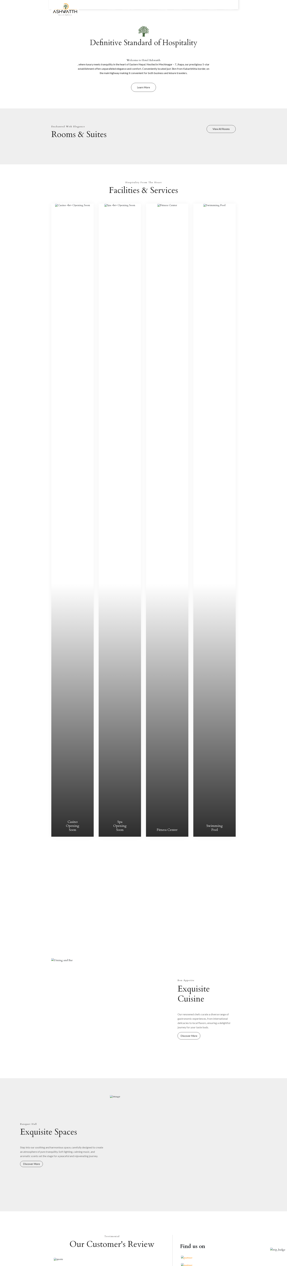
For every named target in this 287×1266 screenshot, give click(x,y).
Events (178, 9)
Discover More (189, 1035)
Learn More (143, 87)
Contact (229, 9)
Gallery (212, 9)
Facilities (196, 9)
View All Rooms (221, 128)
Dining (162, 9)
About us (128, 9)
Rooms (145, 9)
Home (112, 9)
